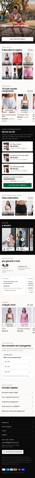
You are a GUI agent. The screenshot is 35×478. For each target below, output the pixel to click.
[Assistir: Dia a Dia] (22, 239)
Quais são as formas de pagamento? (13, 411)
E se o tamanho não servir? (10, 397)
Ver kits (30, 131)
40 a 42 (17, 367)
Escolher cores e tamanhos (17, 185)
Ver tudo (30, 49)
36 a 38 (17, 362)
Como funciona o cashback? (11, 406)
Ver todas (30, 91)
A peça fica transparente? (10, 402)
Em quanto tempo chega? (10, 392)
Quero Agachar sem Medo (17, 39)
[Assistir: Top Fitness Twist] (8, 239)
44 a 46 (17, 372)
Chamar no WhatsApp (14, 452)
